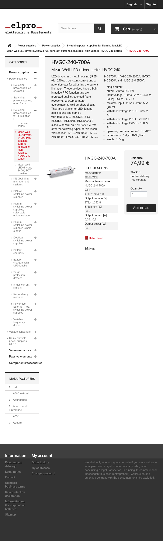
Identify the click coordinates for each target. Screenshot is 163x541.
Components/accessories (24, 362)
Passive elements (20, 356)
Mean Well (91, 177)
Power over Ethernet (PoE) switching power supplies (22, 308)
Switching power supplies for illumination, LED (94, 45)
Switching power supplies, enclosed (22, 88)
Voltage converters (20, 331)
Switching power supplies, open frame (22, 100)
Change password (43, 473)
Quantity (136, 188)
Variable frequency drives (19, 322)
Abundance (19, 399)
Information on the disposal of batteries (15, 505)
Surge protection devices (19, 275)
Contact (10, 477)
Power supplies (27, 45)
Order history (40, 462)
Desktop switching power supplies (22, 240)
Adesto (17, 422)
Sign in (151, 4)
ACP (15, 416)
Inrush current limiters (21, 286)
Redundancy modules (20, 296)
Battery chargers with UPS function (21, 262)
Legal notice (13, 471)
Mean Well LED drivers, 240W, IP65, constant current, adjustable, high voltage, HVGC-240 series (64, 50)
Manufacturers (22, 379)
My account (42, 455)
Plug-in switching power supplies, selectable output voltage (22, 209)
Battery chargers (18, 252)
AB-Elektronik (21, 393)
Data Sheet (96, 238)
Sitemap (10, 514)
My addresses (41, 468)
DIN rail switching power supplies (22, 194)
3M (14, 387)
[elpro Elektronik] (28, 27)
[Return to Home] (9, 45)
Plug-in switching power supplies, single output (22, 227)
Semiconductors (20, 350)
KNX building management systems (21, 181)
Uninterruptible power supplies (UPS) (18, 341)
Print (92, 248)
